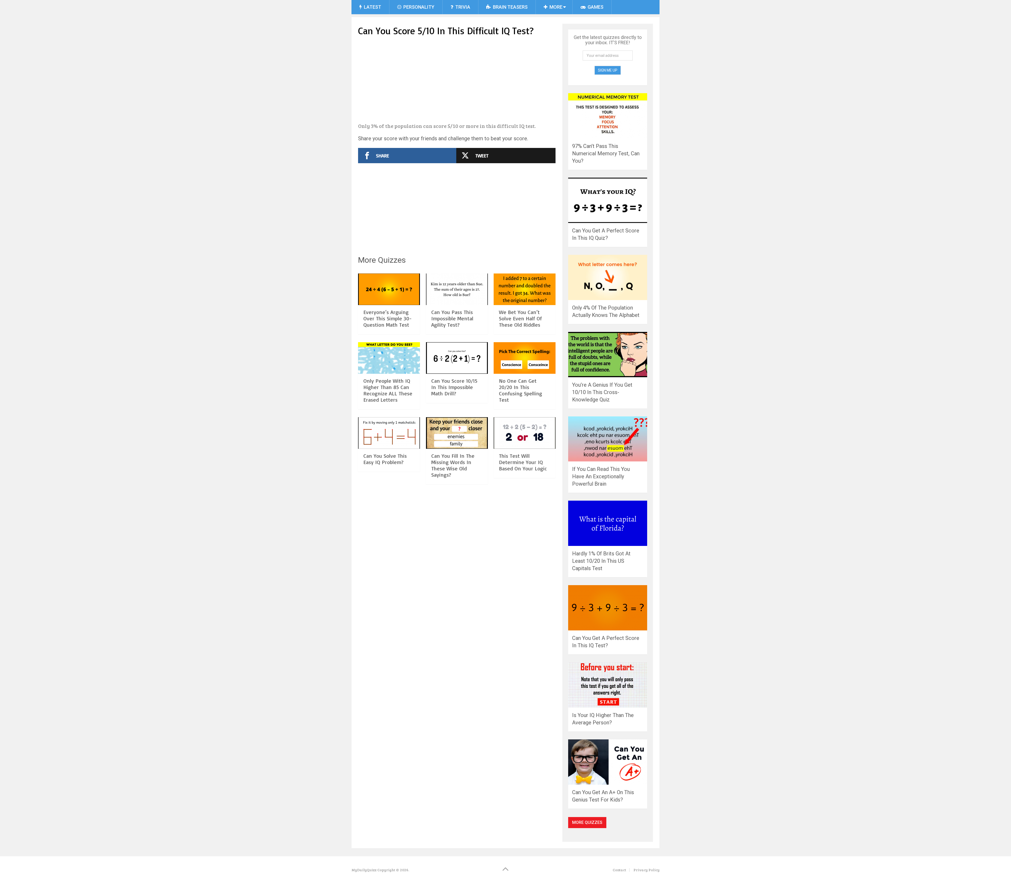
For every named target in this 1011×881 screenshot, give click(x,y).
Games (595, 7)
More (555, 7)
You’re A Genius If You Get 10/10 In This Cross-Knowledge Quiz (602, 392)
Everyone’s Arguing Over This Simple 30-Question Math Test (387, 318)
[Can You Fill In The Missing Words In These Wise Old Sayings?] (457, 433)
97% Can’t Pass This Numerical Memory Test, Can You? (606, 153)
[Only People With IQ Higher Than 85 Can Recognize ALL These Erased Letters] (389, 358)
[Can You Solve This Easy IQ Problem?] (389, 433)
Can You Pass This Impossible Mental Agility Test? (452, 318)
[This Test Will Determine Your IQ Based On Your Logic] (525, 433)
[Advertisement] (457, 80)
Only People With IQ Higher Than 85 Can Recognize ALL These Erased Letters (387, 390)
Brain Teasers (510, 7)
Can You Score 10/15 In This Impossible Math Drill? (454, 387)
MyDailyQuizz (363, 869)
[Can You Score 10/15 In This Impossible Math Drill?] (457, 358)
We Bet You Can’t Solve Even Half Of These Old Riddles (520, 318)
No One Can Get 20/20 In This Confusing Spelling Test (520, 390)
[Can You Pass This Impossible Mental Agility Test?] (457, 289)
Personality (418, 7)
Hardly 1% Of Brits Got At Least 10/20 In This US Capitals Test (601, 560)
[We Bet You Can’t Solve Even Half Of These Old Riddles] (525, 289)
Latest (372, 7)
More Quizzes (587, 822)
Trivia (462, 7)
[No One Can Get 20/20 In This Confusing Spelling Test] (525, 358)
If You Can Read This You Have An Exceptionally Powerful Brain (601, 476)
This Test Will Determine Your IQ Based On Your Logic (523, 462)
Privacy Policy (646, 869)
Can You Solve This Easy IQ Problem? (385, 458)
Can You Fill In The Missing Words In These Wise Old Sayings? (452, 465)
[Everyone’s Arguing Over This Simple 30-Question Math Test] (389, 289)
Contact (619, 869)
